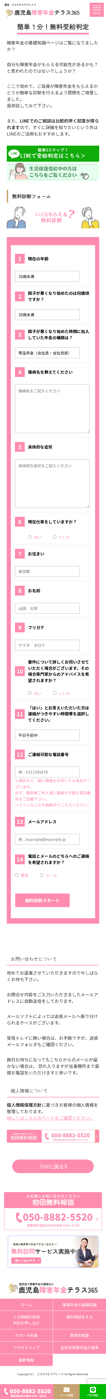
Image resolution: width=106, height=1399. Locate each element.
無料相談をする (79, 1317)
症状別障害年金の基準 (80, 1347)
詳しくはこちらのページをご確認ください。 (50, 1118)
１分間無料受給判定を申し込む (26, 1320)
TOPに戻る (51, 1166)
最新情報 (26, 1360)
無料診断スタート (42, 900)
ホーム (26, 1304)
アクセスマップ (26, 1347)
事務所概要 (79, 1335)
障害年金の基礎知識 (80, 1304)
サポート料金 (26, 1335)
